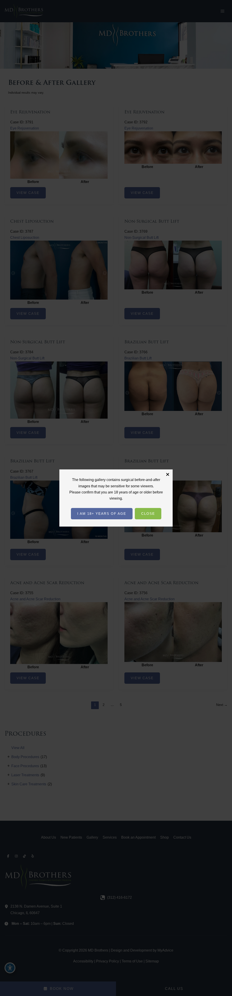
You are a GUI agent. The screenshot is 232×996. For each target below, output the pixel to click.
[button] (102, 513)
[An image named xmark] (168, 474)
